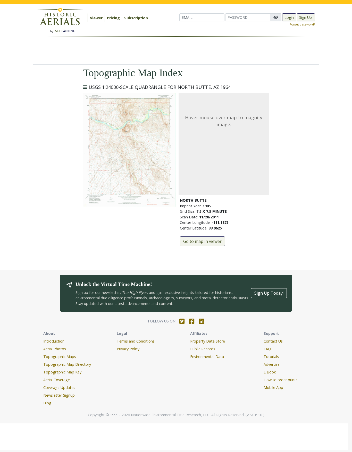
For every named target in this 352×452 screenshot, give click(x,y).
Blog (47, 402)
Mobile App (273, 387)
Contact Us (273, 341)
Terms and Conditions (136, 341)
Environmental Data (207, 356)
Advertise (272, 364)
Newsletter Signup (59, 395)
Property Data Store (207, 341)
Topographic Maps (59, 356)
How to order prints (281, 379)
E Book (270, 372)
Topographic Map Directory (67, 364)
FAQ (267, 348)
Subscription (136, 17)
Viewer (96, 17)
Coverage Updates (59, 387)
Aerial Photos (54, 348)
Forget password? (302, 24)
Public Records (202, 348)
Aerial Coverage (56, 379)
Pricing (113, 17)
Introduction (53, 341)
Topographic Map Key (62, 372)
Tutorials (271, 356)
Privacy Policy (128, 348)
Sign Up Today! (268, 293)
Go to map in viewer (202, 241)
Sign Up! (306, 17)
